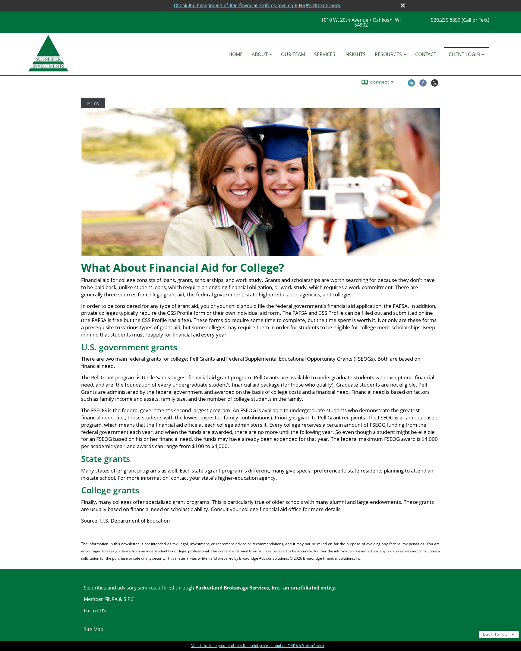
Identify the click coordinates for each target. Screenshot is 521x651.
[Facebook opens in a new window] (423, 85)
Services (324, 54)
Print (93, 103)
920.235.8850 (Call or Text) (460, 20)
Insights (355, 54)
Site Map (93, 629)
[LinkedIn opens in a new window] (411, 85)
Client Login (464, 54)
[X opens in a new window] (434, 85)
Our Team (293, 54)
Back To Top (496, 634)
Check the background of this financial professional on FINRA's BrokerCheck (257, 5)
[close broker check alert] (402, 5)
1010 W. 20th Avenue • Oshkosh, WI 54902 (361, 22)
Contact (425, 54)
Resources (388, 54)
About (260, 54)
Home (236, 54)
